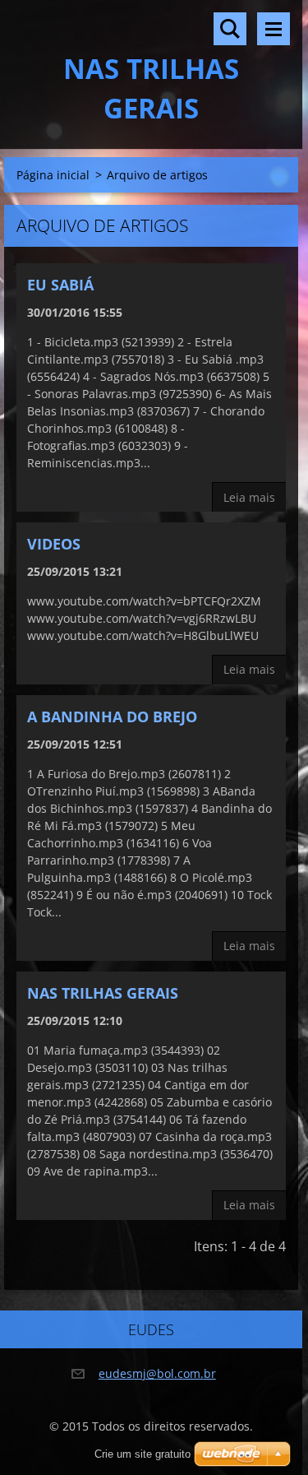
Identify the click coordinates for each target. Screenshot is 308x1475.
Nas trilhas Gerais (102, 993)
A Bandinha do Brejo (112, 716)
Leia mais (249, 497)
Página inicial (53, 175)
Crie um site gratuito (142, 1454)
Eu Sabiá (60, 285)
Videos (53, 544)
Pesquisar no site (230, 28)
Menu (273, 28)
